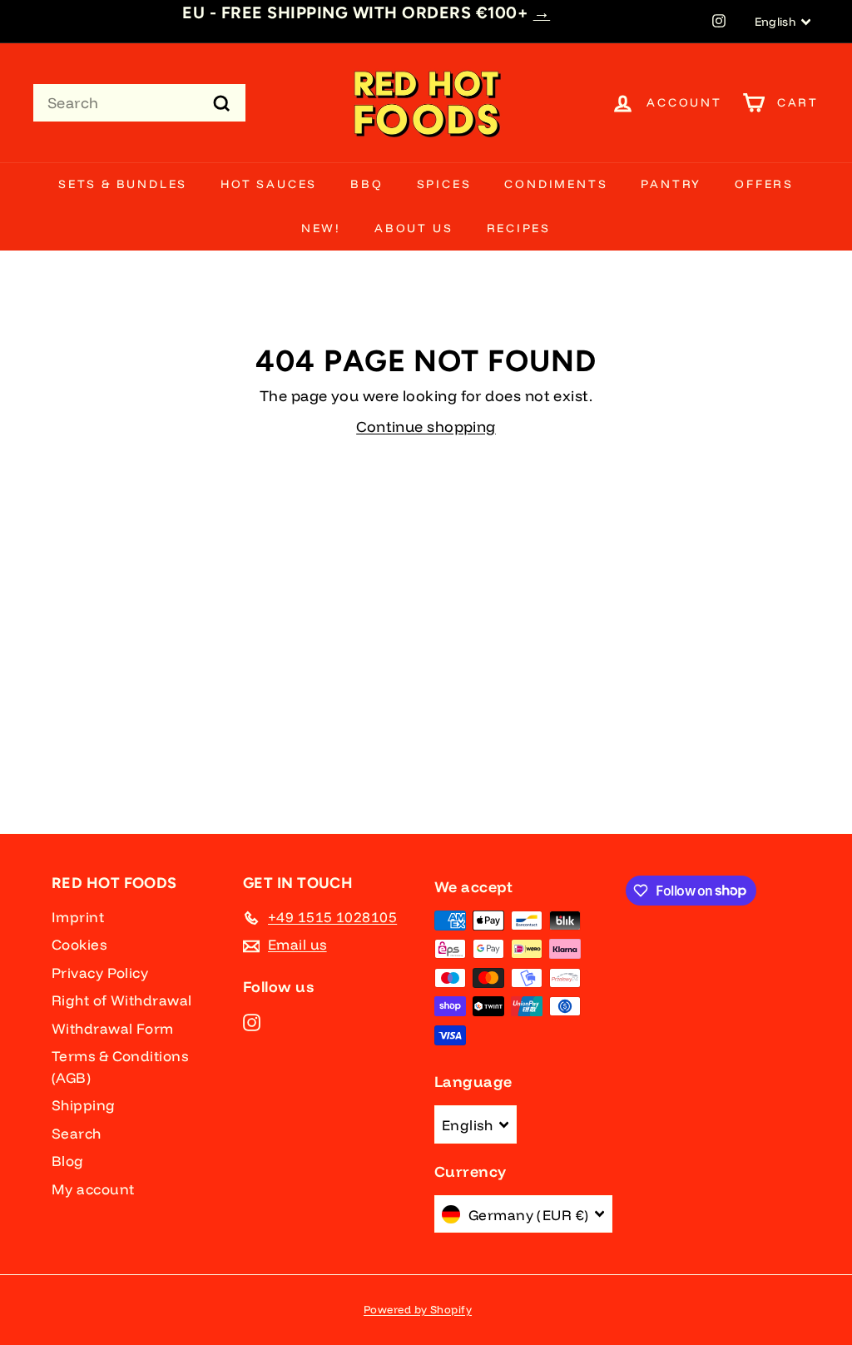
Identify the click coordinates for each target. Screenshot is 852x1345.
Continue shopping (426, 426)
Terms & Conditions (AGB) (120, 1066)
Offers (764, 183)
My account (93, 1189)
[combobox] (139, 103)
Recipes (519, 228)
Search (77, 1133)
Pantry (671, 183)
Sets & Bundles (122, 183)
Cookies (79, 944)
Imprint (78, 917)
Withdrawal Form (113, 1028)
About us (413, 228)
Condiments (555, 183)
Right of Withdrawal (122, 1000)
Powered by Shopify (418, 1309)
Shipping (84, 1105)
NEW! (321, 228)
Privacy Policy (100, 972)
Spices (444, 183)
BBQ (366, 183)
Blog (68, 1160)
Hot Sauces (268, 183)
